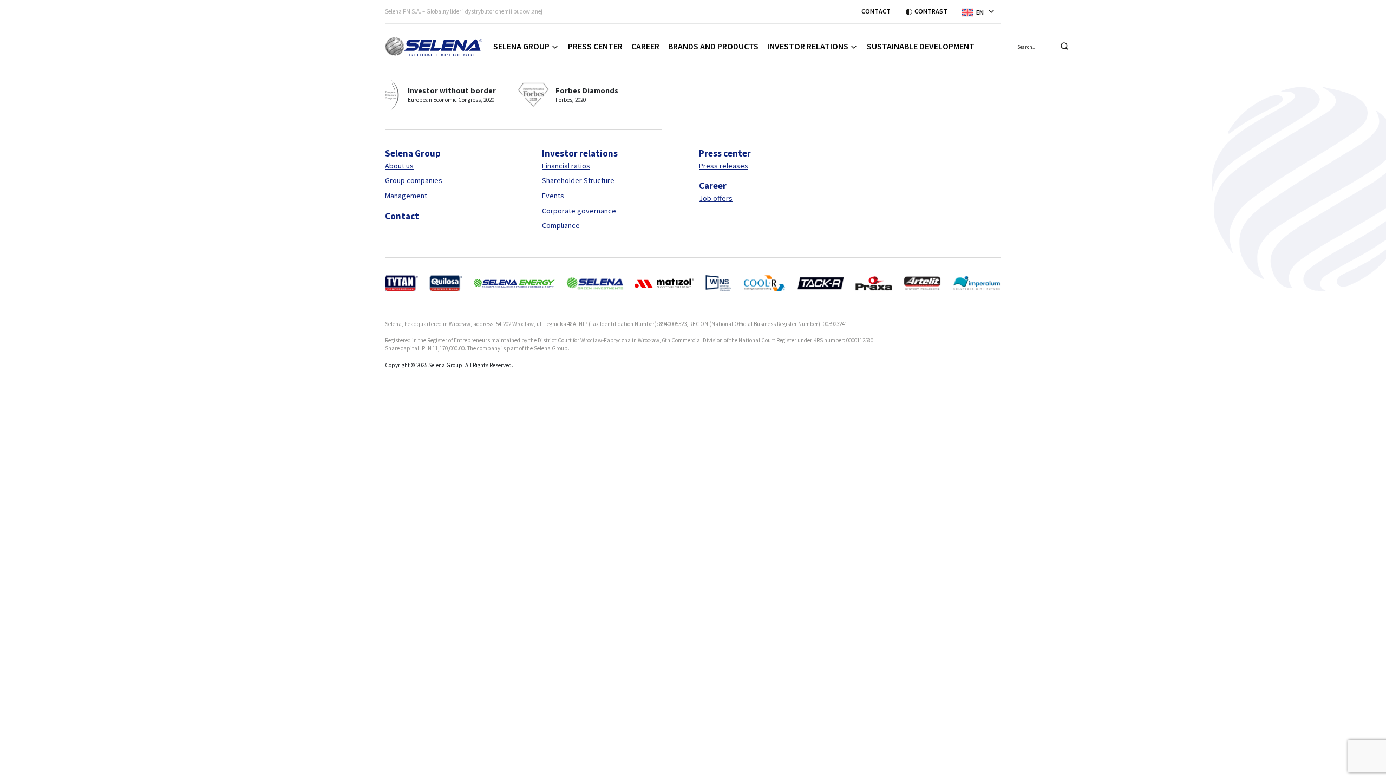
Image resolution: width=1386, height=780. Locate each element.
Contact (876, 11)
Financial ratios (566, 166)
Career (645, 46)
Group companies (413, 180)
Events (553, 195)
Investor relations (807, 46)
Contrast (930, 11)
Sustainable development (921, 46)
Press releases (723, 166)
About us (399, 166)
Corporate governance (579, 211)
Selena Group (521, 46)
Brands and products (713, 46)
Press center (595, 46)
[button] (981, 11)
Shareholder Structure (578, 180)
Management (406, 195)
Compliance (561, 225)
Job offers (716, 198)
